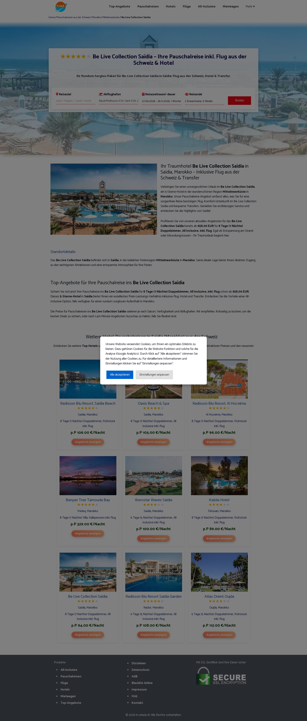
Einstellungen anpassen (154, 374)
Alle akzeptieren (120, 374)
